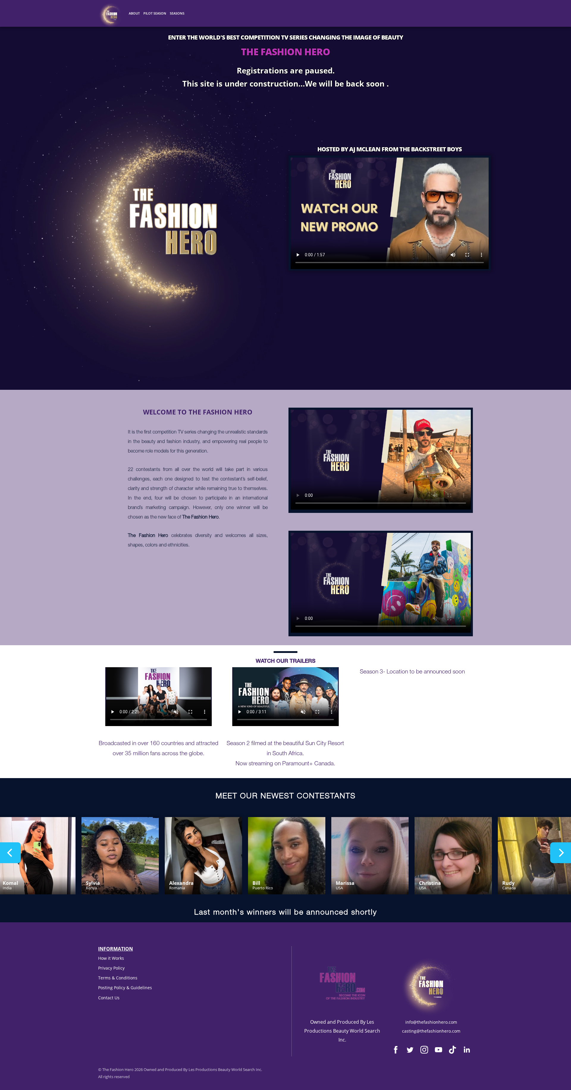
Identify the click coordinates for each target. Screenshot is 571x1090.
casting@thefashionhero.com (431, 1031)
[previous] (10, 852)
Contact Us (109, 998)
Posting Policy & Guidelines (125, 987)
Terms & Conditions (117, 978)
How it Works (111, 958)
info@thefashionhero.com (431, 1022)
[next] (560, 852)
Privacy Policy (111, 968)
